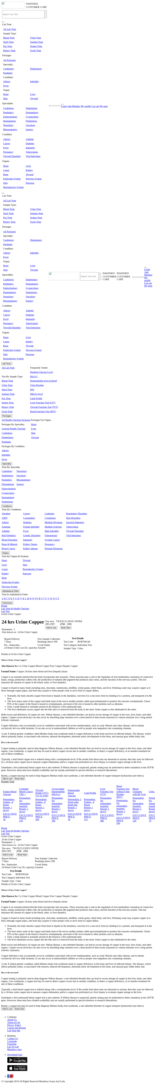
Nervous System (33, 178)
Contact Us (12, 1038)
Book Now (65, 628)
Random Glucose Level (41, 372)
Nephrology (31, 121)
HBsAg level (36, 394)
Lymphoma (50, 518)
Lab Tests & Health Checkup (15, 608)
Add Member (73, 106)
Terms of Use (13, 1022)
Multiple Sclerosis (53, 527)
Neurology (8, 125)
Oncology (30, 125)
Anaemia (6, 527)
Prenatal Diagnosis (54, 548)
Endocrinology (10, 116)
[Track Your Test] (133, 277)
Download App (14, 1054)
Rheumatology (10, 129)
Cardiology (8, 68)
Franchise (11, 1044)
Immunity (30, 147)
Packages (6, 416)
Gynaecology (32, 116)
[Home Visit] (139, 277)
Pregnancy (8, 152)
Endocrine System (12, 178)
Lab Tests (6, 363)
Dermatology (32, 112)
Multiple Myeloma (53, 522)
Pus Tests (7, 46)
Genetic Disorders (31, 535)
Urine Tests (35, 37)
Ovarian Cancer (52, 540)
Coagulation (29, 518)
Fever (6, 85)
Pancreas (30, 183)
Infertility (34, 81)
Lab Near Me (13, 1030)
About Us (12, 1019)
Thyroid (34, 98)
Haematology (9, 121)
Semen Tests (36, 46)
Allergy (6, 81)
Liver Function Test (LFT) (42, 402)
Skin (5, 98)
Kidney (29, 170)
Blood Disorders (9, 540)
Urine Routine (37, 385)
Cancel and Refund (16, 1028)
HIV (32, 389)
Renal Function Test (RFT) (43, 411)
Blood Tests (9, 37)
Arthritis (30, 139)
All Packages (9, 60)
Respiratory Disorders (76, 513)
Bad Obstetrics (9, 535)
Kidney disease (30, 548)
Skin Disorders (73, 518)
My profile (86, 106)
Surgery (29, 129)
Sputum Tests (36, 42)
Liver (32, 94)
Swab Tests (35, 50)
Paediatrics (8, 112)
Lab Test (5, 611)
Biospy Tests (9, 50)
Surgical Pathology (75, 522)
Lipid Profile (36, 398)
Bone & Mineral (9, 544)
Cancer (6, 143)
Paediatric (8, 73)
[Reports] (136, 277)
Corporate (12, 1041)
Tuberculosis (32, 152)
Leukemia (49, 513)
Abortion (6, 513)
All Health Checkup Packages (16, 420)
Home (4, 606)
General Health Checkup (13, 428)
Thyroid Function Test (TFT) (44, 407)
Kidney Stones (30, 544)
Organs (5, 553)
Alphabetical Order (10, 591)
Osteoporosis (51, 535)
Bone (5, 174)
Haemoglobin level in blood (43, 381)
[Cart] (142, 277)
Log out (95, 106)
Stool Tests (8, 42)
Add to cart (51, 628)
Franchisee (7, 603)
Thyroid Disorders (12, 156)
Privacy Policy (14, 1025)
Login (64, 106)
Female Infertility (31, 527)
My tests (104, 106)
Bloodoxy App (14, 1049)
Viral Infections (33, 156)
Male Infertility (52, 531)
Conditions (7, 506)
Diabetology (36, 68)
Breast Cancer (8, 548)
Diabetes (30, 143)
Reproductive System (13, 187)
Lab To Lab (13, 1046)
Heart (5, 94)
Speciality (6, 464)
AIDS (4, 518)
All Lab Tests (9, 29)
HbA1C (34, 376)
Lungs (6, 170)
